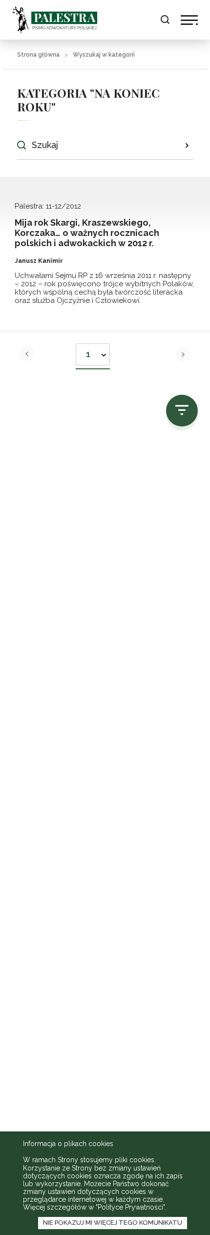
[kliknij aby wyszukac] (187, 145)
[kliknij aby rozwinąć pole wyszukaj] (164, 19)
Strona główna (38, 54)
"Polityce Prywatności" (130, 1207)
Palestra (54, 19)
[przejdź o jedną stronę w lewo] (27, 353)
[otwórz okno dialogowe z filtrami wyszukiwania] (182, 410)
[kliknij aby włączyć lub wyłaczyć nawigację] (189, 20)
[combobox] (92, 351)
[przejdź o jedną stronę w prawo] (183, 354)
